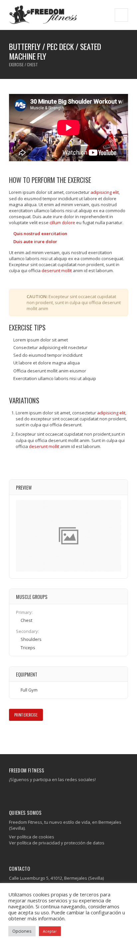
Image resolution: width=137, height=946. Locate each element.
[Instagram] (17, 792)
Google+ (32, 735)
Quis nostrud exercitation (40, 233)
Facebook (13, 735)
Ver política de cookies (31, 837)
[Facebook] (11, 792)
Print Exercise (26, 714)
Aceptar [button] (50, 931)
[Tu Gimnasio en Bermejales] (43, 15)
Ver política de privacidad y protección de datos (56, 843)
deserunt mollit (57, 270)
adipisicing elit (104, 192)
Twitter (23, 735)
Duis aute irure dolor (35, 241)
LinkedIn (42, 735)
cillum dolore (62, 223)
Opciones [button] (22, 931)
